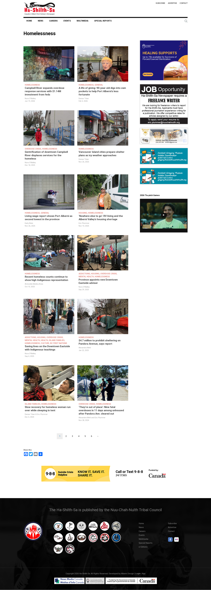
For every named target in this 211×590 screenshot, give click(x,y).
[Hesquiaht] (93, 527)
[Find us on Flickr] (176, 540)
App (143, 573)
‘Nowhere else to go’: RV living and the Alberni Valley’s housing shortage (101, 218)
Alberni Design (127, 573)
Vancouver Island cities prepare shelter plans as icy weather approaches (101, 153)
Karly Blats (29, 223)
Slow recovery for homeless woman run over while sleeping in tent (48, 409)
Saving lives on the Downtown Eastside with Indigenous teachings (47, 348)
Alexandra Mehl (85, 348)
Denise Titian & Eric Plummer (36, 414)
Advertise (172, 3)
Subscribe (160, 3)
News (40, 21)
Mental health (86, 276)
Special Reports (103, 21)
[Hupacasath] (104, 527)
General (99, 85)
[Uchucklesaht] (58, 550)
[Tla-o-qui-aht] (93, 538)
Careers (53, 21)
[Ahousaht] (58, 527)
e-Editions (143, 547)
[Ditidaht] (69, 527)
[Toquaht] (104, 538)
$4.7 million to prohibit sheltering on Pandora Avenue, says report (100, 342)
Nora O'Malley (30, 98)
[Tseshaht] (116, 538)
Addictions (84, 273)
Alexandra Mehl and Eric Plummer (92, 418)
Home (29, 21)
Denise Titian (84, 98)
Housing (83, 213)
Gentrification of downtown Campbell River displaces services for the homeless (46, 155)
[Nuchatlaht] (81, 538)
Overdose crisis (33, 149)
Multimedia (82, 21)
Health (44, 340)
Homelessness (32, 85)
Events (67, 21)
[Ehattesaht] (81, 527)
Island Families (56, 340)
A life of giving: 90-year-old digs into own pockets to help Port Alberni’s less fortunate (102, 91)
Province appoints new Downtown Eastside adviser (98, 281)
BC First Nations (58, 343)
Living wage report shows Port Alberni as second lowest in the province (48, 218)
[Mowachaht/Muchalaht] (69, 538)
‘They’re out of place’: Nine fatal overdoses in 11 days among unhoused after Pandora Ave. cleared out (101, 410)
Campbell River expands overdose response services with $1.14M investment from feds (44, 91)
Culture (45, 343)
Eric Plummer (84, 223)
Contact (184, 3)
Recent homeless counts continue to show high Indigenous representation (46, 278)
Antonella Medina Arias (34, 284)
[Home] (39, 8)
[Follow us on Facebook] (170, 540)
